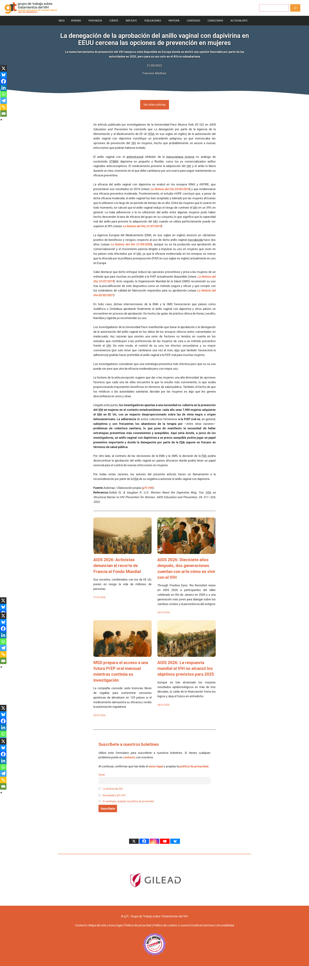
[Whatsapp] (3, 94)
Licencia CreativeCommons (197, 925)
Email (101, 774)
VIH (133, 143)
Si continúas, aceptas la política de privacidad (128, 801)
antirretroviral (134, 156)
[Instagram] (154, 841)
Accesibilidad (225, 925)
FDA (151, 134)
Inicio (62, 20)
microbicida (195, 239)
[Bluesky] (3, 75)
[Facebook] (3, 81)
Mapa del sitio (98, 925)
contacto (129, 757)
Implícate (131, 20)
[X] (3, 68)
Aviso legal (115, 925)
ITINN (114, 161)
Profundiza (95, 20)
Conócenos (193, 20)
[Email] (3, 113)
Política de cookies (165, 925)
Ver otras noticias (154, 104)
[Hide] (1, 119)
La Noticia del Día (112, 788)
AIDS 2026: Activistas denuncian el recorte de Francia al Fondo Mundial (117, 565)
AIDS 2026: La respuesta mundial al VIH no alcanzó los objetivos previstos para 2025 (185, 668)
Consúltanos (215, 20)
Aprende (76, 20)
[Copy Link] (3, 107)
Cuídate (113, 20)
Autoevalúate (239, 20)
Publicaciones (152, 20)
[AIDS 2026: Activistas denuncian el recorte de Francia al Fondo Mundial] (122, 551)
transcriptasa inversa (180, 156)
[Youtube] (165, 841)
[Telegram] (3, 100)
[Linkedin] (3, 87)
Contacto (81, 925)
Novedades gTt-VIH (114, 795)
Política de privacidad (137, 925)
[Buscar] (295, 7)
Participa (174, 20)
